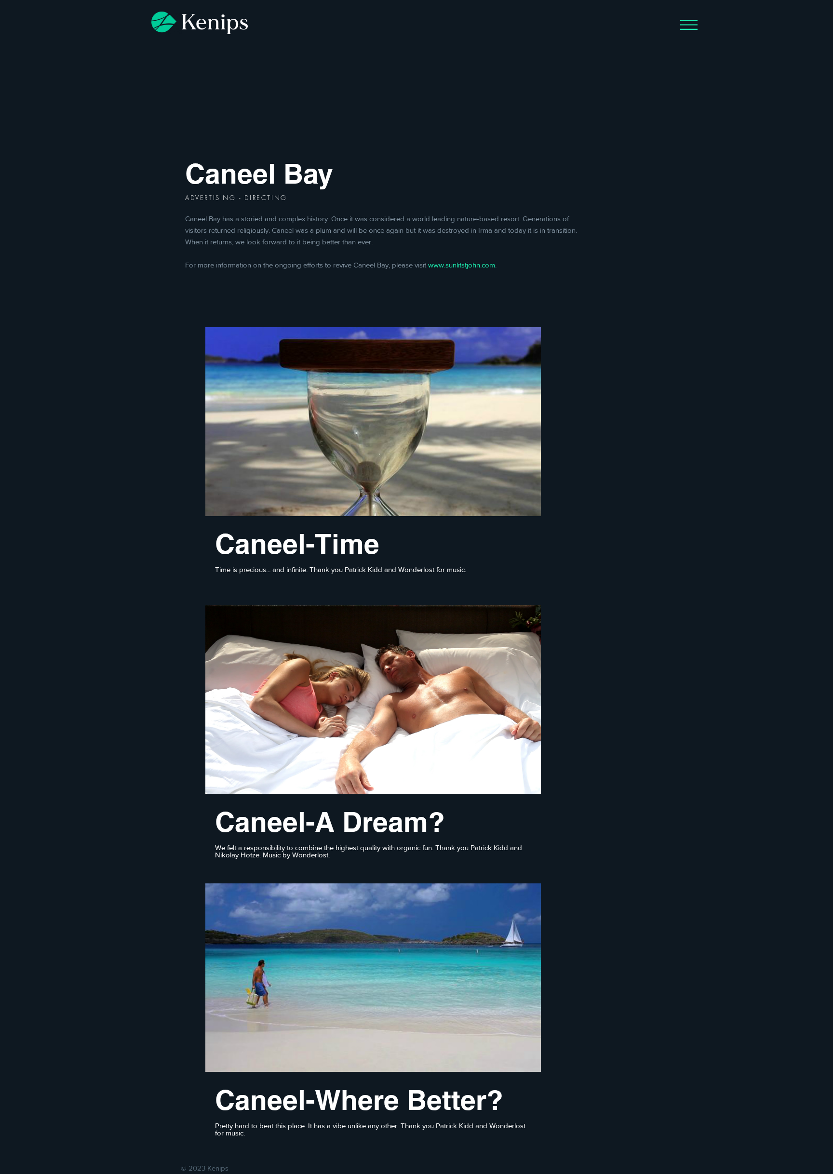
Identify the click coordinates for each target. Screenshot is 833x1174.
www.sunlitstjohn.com (461, 265)
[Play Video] (373, 421)
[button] (689, 25)
